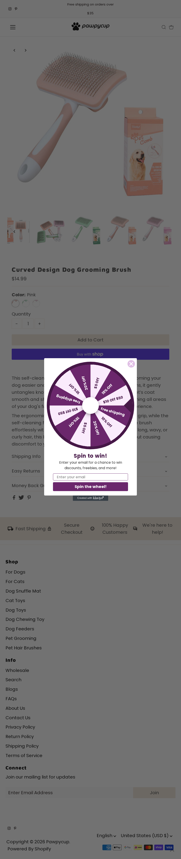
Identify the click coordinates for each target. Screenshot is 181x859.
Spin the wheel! (91, 486)
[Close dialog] (131, 364)
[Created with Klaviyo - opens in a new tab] (90, 498)
